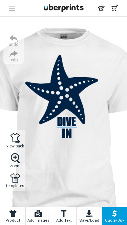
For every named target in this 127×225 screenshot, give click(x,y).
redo (13, 60)
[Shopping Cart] (114, 8)
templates (15, 186)
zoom (15, 166)
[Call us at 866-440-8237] (101, 8)
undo (13, 44)
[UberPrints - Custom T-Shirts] (63, 8)
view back (15, 146)
